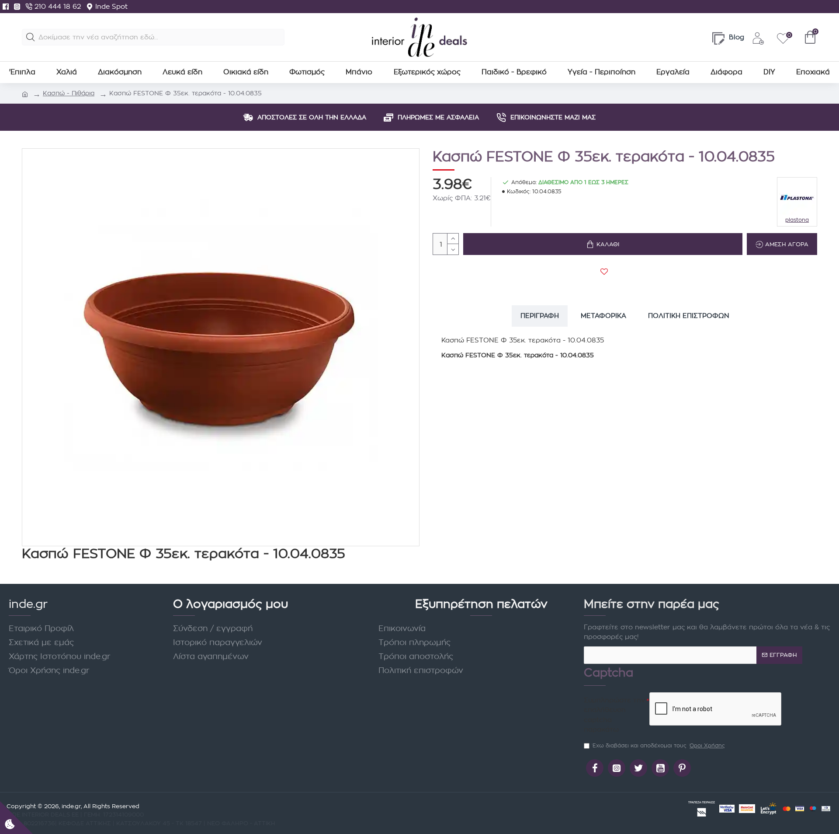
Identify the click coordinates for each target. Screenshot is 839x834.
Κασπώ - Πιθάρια (68, 93)
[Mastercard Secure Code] (747, 808)
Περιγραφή (539, 315)
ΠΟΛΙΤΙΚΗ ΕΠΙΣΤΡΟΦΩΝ (688, 315)
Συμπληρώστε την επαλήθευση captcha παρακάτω (614, 715)
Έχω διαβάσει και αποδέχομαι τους (659, 745)
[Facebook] (5, 6)
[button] (30, 37)
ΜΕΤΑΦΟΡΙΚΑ (603, 315)
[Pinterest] (682, 768)
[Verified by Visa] (727, 809)
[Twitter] (638, 768)
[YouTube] (660, 768)
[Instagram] (17, 6)
